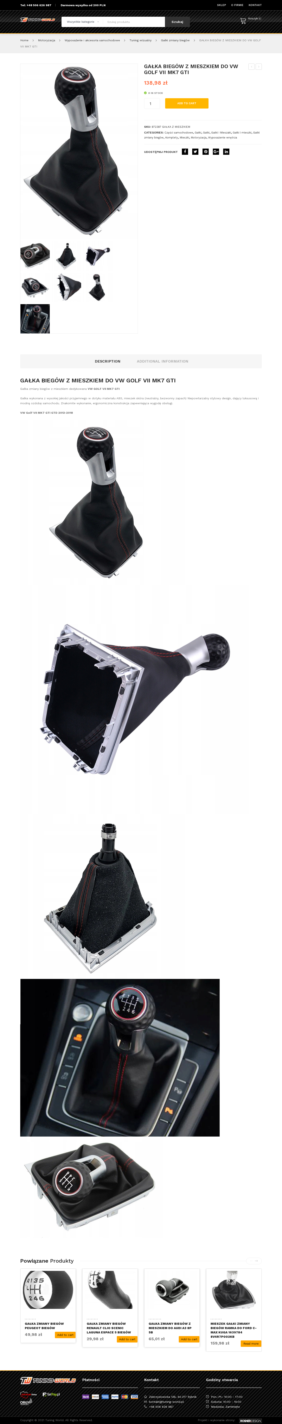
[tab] (107, 361)
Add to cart (186, 103)
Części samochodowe (179, 132)
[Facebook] (185, 152)
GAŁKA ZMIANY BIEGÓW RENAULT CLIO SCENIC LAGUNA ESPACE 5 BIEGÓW (109, 1328)
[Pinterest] (206, 152)
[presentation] (251, 1261)
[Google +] (216, 152)
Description (107, 361)
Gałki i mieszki (242, 132)
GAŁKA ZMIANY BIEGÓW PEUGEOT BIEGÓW (44, 1326)
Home (24, 40)
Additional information (162, 361)
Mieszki (184, 137)
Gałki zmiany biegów (175, 40)
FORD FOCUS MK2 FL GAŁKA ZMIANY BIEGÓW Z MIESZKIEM (259, 67)
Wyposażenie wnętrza (222, 137)
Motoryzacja (46, 40)
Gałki (198, 132)
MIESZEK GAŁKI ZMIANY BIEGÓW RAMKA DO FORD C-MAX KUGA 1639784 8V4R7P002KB (234, 1330)
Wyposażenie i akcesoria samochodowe (92, 40)
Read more (251, 1343)
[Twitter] (195, 152)
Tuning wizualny (140, 40)
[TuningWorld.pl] (37, 19)
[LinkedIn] (226, 152)
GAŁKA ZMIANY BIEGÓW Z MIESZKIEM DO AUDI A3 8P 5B (170, 1328)
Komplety (171, 137)
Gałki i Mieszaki (221, 132)
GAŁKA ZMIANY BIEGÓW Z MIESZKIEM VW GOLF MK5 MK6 (252, 67)
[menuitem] (221, 5)
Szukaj (177, 22)
